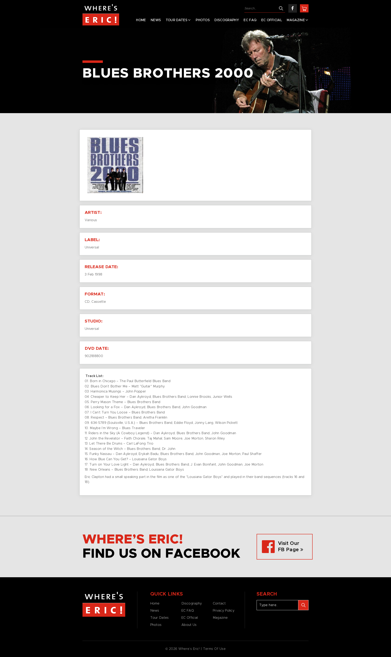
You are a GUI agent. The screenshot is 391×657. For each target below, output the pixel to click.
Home (141, 20)
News (156, 20)
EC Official (271, 20)
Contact (219, 603)
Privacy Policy (223, 610)
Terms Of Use (214, 648)
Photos (203, 20)
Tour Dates (176, 20)
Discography (226, 20)
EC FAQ (250, 20)
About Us (189, 624)
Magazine (296, 20)
